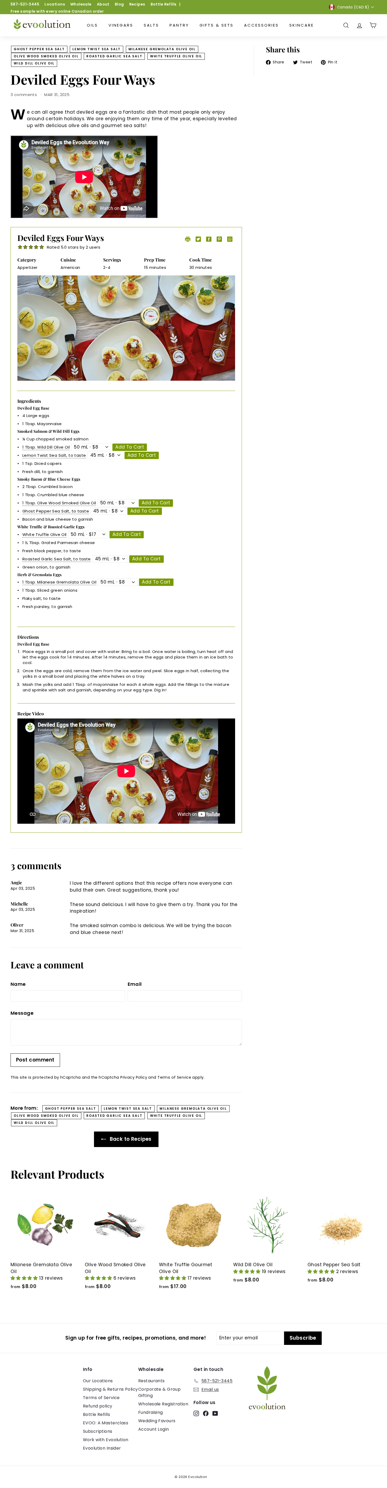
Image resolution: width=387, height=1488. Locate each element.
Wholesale (81, 4)
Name (18, 984)
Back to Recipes (130, 1139)
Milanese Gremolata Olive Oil (162, 49)
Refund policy (97, 1406)
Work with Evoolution (105, 1440)
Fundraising (150, 1412)
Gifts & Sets (217, 25)
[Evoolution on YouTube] (215, 1413)
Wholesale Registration (163, 1404)
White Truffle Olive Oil (176, 56)
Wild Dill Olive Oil (34, 63)
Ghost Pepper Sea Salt (39, 49)
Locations (54, 4)
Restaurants (151, 1381)
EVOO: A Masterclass (105, 1423)
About (103, 4)
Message (22, 1013)
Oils (92, 25)
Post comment (35, 1059)
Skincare (301, 25)
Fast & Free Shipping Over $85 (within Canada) (58, 11)
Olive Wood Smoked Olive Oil (46, 56)
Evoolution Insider (102, 1448)
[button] (25, 1278)
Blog (119, 4)
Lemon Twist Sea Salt (96, 49)
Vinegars (120, 25)
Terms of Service (174, 1077)
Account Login (153, 1429)
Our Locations (98, 1381)
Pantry (179, 25)
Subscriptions (97, 1431)
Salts (151, 25)
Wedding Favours (156, 1421)
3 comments (24, 94)
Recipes (137, 4)
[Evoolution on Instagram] (196, 1413)
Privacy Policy (133, 1077)
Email (135, 984)
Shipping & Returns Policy (110, 1389)
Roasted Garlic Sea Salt (114, 56)
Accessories (261, 25)
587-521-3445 (25, 4)
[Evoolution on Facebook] (206, 1413)
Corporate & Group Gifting (159, 1392)
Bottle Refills (164, 4)
